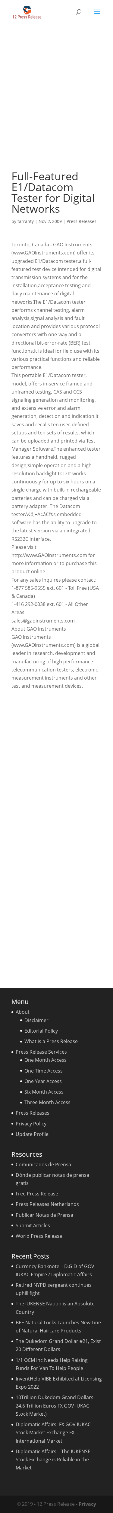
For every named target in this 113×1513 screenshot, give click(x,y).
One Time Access (43, 1070)
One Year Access (43, 1081)
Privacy (87, 1504)
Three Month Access (47, 1102)
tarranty (25, 221)
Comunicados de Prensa (43, 1164)
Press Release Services (41, 1052)
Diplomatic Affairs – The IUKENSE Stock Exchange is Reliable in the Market (53, 1459)
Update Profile (32, 1134)
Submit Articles (33, 1225)
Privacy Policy (31, 1123)
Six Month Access (44, 1091)
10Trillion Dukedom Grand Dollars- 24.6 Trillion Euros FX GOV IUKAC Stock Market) (55, 1405)
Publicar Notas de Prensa (44, 1215)
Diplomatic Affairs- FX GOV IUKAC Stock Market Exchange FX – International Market (53, 1432)
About (23, 1012)
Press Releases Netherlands (47, 1204)
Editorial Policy (41, 1030)
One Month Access (45, 1060)
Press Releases (81, 221)
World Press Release (39, 1236)
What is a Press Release (51, 1041)
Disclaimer (36, 1020)
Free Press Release (37, 1193)
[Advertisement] (56, 97)
